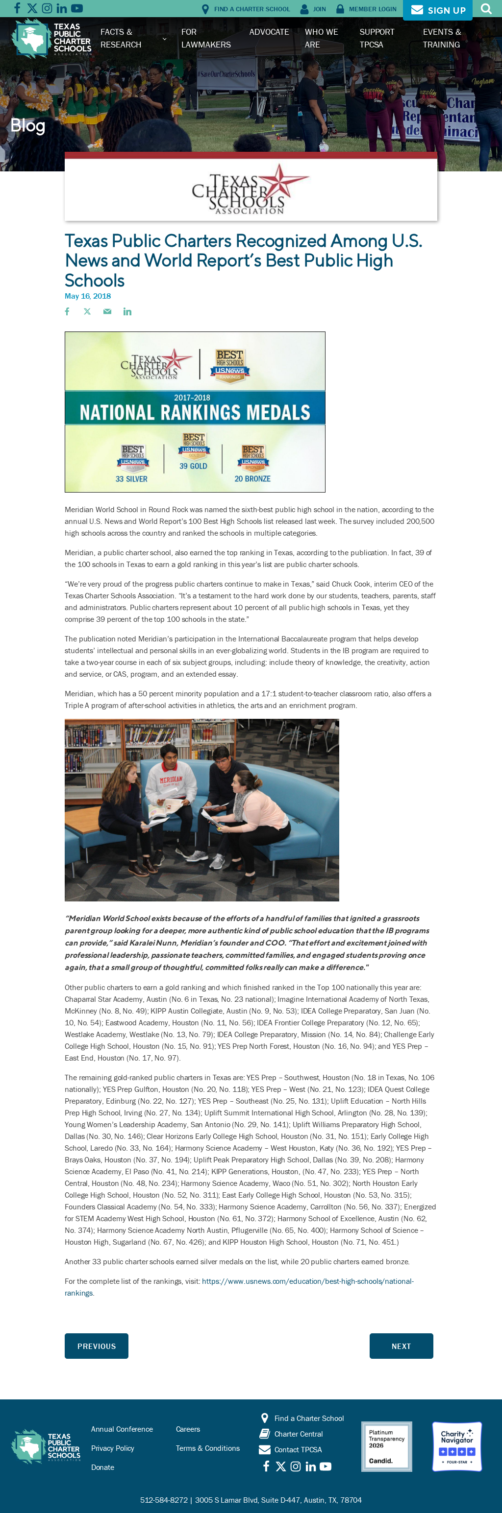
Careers (188, 1429)
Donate (102, 1467)
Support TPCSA (377, 38)
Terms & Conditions (208, 1448)
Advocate (269, 31)
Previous (96, 1346)
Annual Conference (122, 1429)
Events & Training (442, 38)
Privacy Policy (113, 1448)
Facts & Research (120, 38)
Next (401, 1346)
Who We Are (321, 38)
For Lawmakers (205, 38)
